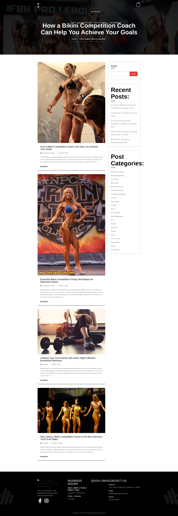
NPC (112, 220)
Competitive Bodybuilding (118, 194)
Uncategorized (115, 249)
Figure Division (115, 201)
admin (46, 364)
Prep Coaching (115, 238)
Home (74, 39)
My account (95, 12)
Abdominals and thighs (117, 172)
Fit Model (113, 205)
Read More (44, 166)
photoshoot (114, 227)
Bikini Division (115, 183)
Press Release (115, 242)
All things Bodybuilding (117, 175)
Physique (113, 231)
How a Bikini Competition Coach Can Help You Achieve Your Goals (69, 148)
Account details (100, 23)
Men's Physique (115, 212)
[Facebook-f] (40, 500)
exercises (113, 198)
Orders (73, 23)
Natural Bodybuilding (117, 216)
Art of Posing (114, 179)
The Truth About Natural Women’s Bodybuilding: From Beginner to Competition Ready (124, 123)
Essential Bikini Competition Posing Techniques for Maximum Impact (66, 280)
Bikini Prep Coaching (117, 186)
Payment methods (84, 23)
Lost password (115, 23)
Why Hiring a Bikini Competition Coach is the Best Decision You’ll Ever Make (71, 438)
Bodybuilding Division (117, 190)
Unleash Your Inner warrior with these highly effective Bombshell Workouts (67, 359)
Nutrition (113, 223)
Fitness (113, 209)
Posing (113, 235)
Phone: (111, 497)
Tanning (113, 246)
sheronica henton (49, 153)
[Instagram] (46, 500)
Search (114, 66)
